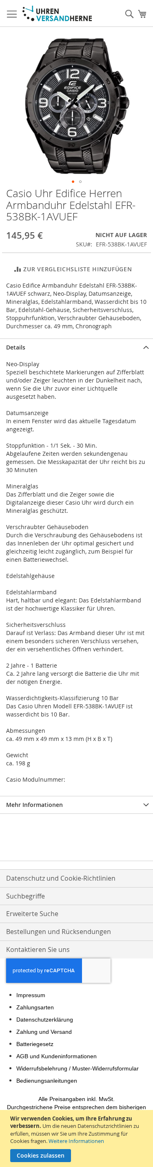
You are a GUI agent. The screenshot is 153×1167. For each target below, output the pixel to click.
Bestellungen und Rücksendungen (58, 931)
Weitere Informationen (76, 1141)
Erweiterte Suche (32, 913)
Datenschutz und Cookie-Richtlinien (60, 878)
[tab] (76, 347)
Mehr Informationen (34, 805)
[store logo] (57, 13)
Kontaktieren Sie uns (38, 949)
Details (15, 347)
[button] (73, 182)
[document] (77, 1138)
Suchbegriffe (25, 896)
